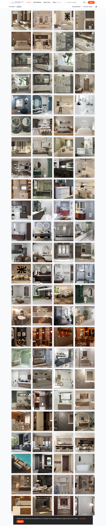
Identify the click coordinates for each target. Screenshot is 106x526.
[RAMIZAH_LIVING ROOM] (21, 294)
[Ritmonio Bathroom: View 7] (21, 83)
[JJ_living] (63, 20)
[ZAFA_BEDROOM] (42, 463)
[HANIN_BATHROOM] (42, 168)
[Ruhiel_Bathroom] (21, 400)
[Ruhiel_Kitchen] (42, 41)
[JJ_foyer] (42, 421)
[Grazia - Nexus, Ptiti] (63, 484)
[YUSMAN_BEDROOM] (63, 294)
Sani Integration (61, 49)
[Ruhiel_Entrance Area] (21, 337)
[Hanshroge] (63, 189)
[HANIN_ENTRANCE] (85, 83)
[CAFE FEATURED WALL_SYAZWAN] (63, 337)
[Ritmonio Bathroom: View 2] (63, 62)
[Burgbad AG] (21, 231)
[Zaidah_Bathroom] (85, 20)
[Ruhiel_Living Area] (21, 273)
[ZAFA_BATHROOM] (63, 463)
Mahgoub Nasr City (83, 387)
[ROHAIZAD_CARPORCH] (42, 294)
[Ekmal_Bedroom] (42, 505)
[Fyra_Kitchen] (85, 442)
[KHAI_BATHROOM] (85, 294)
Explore (29, 2)
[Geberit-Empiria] (63, 210)
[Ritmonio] (85, 147)
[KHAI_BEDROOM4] (42, 379)
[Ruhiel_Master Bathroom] (85, 252)
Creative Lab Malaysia (63, 28)
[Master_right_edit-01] (42, 400)
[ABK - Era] (42, 20)
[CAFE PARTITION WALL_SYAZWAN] (42, 337)
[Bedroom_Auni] (63, 126)
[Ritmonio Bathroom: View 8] (63, 41)
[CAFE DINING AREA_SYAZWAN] (85, 337)
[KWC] (85, 104)
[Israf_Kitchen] (42, 315)
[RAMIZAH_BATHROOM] (42, 104)
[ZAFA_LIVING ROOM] (42, 442)
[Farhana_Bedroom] (63, 358)
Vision (54, 2)
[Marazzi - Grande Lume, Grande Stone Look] (21, 20)
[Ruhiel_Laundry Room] (85, 168)
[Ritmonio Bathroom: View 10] (63, 83)
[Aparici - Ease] (85, 315)
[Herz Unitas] (63, 315)
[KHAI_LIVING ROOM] (63, 147)
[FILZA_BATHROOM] (42, 273)
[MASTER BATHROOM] (21, 189)
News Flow (47, 2)
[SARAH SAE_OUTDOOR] (21, 463)
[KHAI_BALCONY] (21, 147)
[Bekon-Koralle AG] (42, 358)
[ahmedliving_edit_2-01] (63, 421)
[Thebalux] (85, 421)
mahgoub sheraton (20, 197)
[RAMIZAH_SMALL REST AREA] (21, 104)
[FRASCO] (21, 126)
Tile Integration (19, 28)
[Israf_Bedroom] (21, 41)
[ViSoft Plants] (21, 442)
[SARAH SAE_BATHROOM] (85, 358)
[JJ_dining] (21, 421)
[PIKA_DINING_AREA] (21, 315)
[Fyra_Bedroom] (85, 126)
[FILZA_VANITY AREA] (63, 252)
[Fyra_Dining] (63, 442)
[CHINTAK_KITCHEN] (21, 505)
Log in (91, 2)
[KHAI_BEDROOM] (42, 147)
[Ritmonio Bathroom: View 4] (85, 41)
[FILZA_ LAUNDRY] (42, 210)
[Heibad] (42, 231)
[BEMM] (85, 210)
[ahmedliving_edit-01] (85, 379)
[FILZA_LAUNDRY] (21, 210)
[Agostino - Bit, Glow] (21, 484)
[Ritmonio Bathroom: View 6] (42, 83)
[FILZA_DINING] (63, 168)
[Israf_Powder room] (63, 505)
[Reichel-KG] (85, 231)
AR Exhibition (37, 2)
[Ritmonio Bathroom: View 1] (85, 62)
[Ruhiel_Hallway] (85, 484)
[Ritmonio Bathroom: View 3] (42, 62)
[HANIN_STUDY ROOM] (21, 168)
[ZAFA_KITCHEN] (63, 104)
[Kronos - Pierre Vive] (85, 463)
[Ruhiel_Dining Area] (42, 484)
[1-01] (85, 505)
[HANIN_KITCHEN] (42, 126)
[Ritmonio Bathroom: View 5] (21, 62)
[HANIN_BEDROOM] (42, 252)
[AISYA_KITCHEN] (85, 189)
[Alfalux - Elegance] (42, 189)
